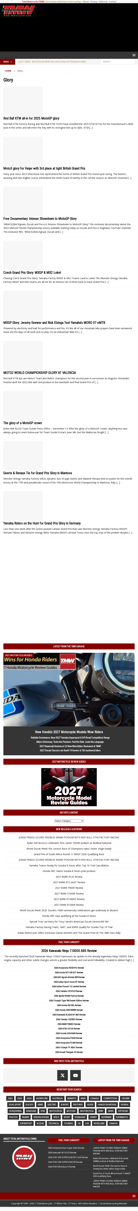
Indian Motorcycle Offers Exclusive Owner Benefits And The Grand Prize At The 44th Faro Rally (69, 932)
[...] (132, 960)
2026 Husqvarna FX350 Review (69, 1038)
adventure (42, 1098)
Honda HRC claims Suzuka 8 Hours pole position (69, 871)
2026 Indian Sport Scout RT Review (69, 982)
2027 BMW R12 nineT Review (69, 882)
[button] (133, 55)
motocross (55, 1111)
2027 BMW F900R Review (69, 887)
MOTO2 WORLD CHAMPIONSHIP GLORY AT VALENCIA (39, 373)
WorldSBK (99, 1123)
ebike (40, 1104)
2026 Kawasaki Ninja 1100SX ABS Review (69, 951)
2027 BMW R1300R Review (69, 904)
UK (79, 1123)
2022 (10, 1098)
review (25, 1117)
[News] (23, 101)
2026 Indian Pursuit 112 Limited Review (69, 986)
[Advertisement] (87, 27)
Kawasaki (31, 1111)
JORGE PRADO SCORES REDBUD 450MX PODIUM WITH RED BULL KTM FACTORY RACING (69, 837)
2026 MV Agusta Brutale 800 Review (69, 977)
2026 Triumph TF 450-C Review (69, 1047)
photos (13, 1117)
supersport (26, 1123)
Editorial (103, 1)
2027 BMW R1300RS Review (69, 899)
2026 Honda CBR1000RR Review (69, 1010)
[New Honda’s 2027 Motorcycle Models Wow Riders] (69, 724)
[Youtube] (75, 1075)
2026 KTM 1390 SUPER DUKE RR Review (65, 1162)
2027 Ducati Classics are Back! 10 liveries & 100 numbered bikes (70, 750)
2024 (29, 1098)
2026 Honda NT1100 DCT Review (69, 972)
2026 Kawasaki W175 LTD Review (62, 1152)
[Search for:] (118, 61)
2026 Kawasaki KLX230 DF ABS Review (69, 1014)
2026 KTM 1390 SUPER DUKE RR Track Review (68, 1157)
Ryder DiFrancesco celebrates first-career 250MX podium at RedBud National (69, 843)
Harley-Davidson (107, 1104)
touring (68, 1123)
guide (90, 1104)
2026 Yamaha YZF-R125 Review (69, 991)
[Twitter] (62, 1075)
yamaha (113, 1123)
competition (110, 1098)
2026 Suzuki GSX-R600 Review (69, 1033)
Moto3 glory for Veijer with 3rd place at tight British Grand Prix (44, 168)
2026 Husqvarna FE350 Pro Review (69, 968)
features (77, 1104)
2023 (19, 1098)
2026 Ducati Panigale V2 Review (69, 1052)
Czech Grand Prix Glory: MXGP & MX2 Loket (32, 273)
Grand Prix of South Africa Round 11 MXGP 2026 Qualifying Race (69, 854)
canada (94, 1098)
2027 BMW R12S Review (69, 876)
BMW (83, 1098)
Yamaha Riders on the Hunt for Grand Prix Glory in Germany (42, 523)
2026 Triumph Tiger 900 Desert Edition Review (69, 1000)
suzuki (40, 1123)
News (110, 1111)
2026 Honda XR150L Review (69, 1005)
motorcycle (87, 1111)
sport (67, 1117)
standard (80, 1117)
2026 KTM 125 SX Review (69, 1028)
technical (53, 1123)
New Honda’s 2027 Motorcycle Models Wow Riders (69, 732)
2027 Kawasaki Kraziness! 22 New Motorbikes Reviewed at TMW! (70, 746)
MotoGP (71, 1111)
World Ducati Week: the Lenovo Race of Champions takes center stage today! (69, 848)
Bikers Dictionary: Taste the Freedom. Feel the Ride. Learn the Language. (70, 742)
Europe (64, 1104)
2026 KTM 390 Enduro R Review (61, 1166)
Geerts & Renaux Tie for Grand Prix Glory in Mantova (37, 473)
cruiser (125, 1098)
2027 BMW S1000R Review (69, 893)
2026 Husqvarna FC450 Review (69, 1042)
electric (52, 1104)
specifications (41, 1117)
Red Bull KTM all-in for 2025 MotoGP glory (31, 118)
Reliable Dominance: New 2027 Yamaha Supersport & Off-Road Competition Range (70, 737)
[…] (91, 127)
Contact (112, 1)
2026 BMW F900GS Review (69, 1024)
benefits (71, 1098)
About (86, 1)
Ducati (29, 1104)
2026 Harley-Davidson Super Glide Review (66, 1148)
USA (87, 1123)
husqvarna (15, 1111)
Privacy (94, 1)
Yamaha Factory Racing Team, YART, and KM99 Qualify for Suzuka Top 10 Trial (69, 927)
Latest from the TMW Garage (69, 646)
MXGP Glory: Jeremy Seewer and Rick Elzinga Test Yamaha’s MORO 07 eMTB (54, 323)
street (93, 1117)
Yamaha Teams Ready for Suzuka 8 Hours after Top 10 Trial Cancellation (69, 865)
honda (124, 1104)
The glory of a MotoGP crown (22, 423)
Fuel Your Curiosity (69, 942)
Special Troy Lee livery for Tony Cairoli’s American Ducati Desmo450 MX (69, 921)
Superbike (106, 1117)
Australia (57, 1098)
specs (56, 1117)
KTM (43, 1111)
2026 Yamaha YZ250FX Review (69, 1019)
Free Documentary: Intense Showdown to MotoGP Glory (40, 219)
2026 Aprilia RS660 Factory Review (69, 996)
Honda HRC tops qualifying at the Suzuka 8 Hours (69, 915)
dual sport (15, 1104)
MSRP (100, 1111)
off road (123, 1111)
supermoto (122, 1117)
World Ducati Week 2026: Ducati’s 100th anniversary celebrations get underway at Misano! (69, 910)
